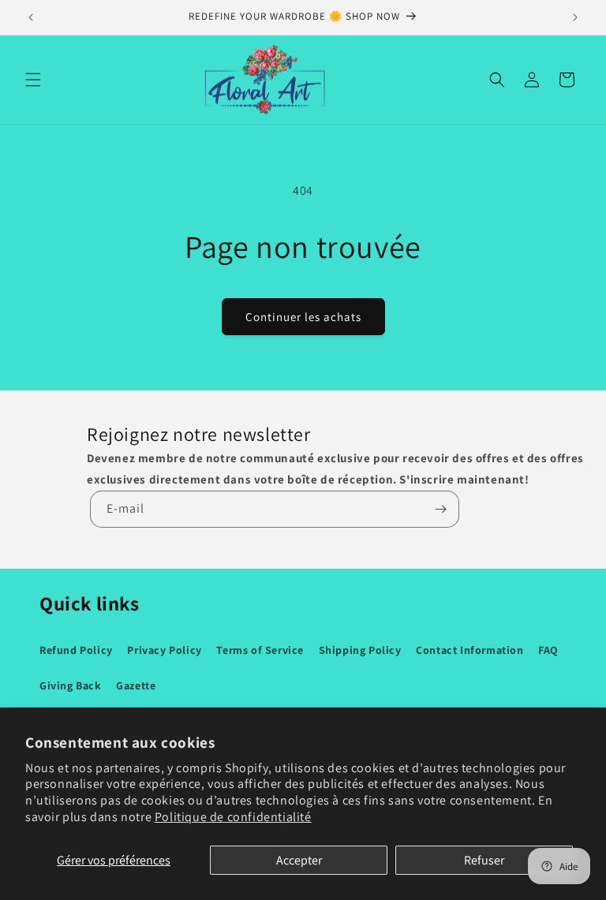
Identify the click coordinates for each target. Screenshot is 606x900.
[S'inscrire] (441, 509)
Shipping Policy (360, 650)
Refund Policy (76, 650)
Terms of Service (260, 650)
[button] (33, 79)
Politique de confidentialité (233, 817)
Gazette (135, 685)
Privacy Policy (164, 650)
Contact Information (469, 650)
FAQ (548, 650)
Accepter (299, 860)
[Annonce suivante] (575, 17)
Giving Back (70, 685)
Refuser (484, 860)
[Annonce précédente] (30, 17)
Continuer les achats (303, 316)
